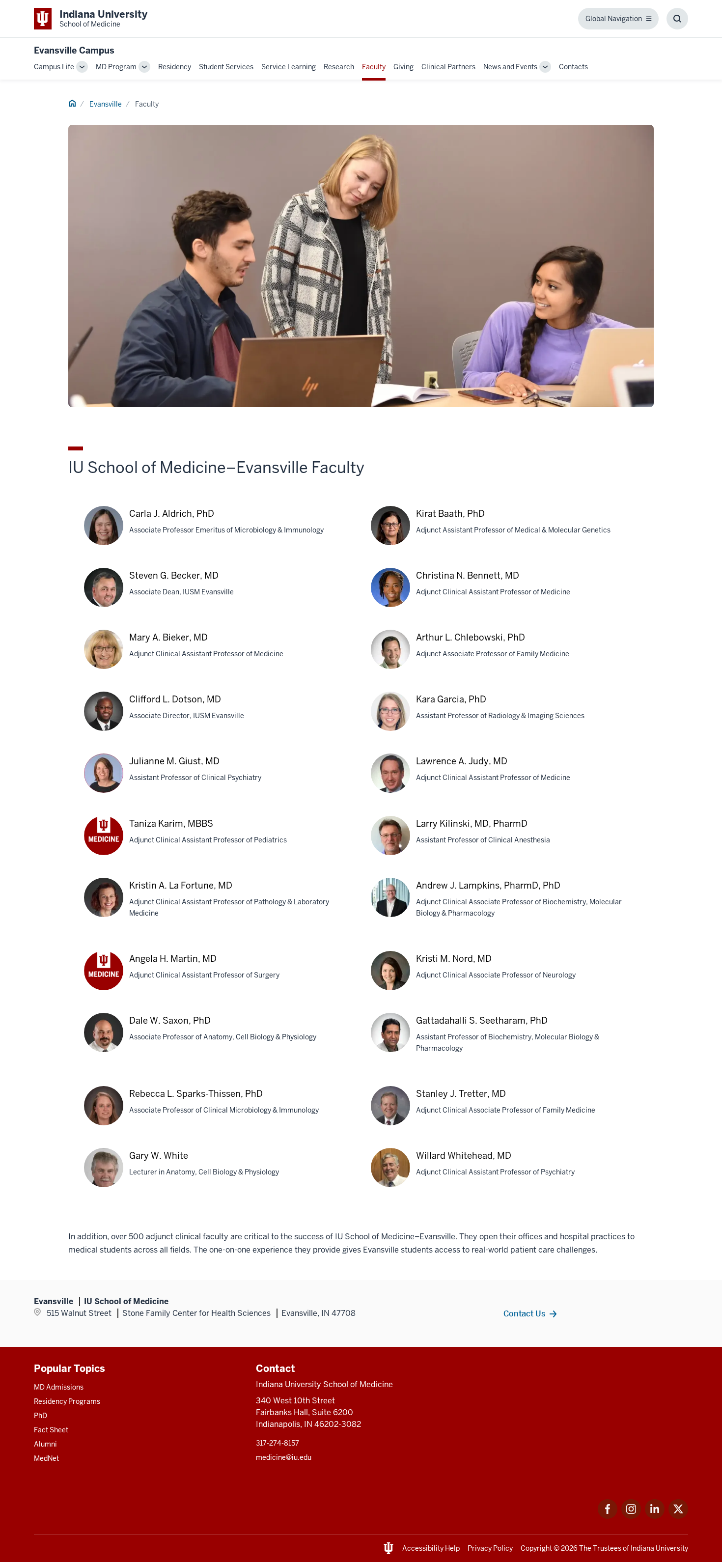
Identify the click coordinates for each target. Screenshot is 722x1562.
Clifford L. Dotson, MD (175, 699)
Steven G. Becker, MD (174, 575)
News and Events (510, 66)
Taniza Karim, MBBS (171, 823)
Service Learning (288, 66)
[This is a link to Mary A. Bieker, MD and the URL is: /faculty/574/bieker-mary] (103, 659)
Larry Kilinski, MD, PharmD (472, 823)
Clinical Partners (448, 66)
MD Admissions (58, 1387)
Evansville (105, 104)
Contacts (573, 66)
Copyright (536, 1548)
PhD (40, 1415)
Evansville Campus (74, 50)
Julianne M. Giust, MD (174, 761)
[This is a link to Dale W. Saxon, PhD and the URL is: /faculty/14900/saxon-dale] (103, 1042)
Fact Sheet (51, 1429)
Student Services (226, 66)
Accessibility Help (431, 1548)
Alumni (45, 1444)
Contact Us (524, 1313)
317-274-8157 (277, 1443)
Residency (174, 66)
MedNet (46, 1458)
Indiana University (659, 1548)
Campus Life (54, 66)
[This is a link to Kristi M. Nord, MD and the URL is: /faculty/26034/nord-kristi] (390, 980)
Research (339, 66)
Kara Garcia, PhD (451, 699)
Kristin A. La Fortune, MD (180, 885)
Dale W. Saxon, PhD (170, 1020)
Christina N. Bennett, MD (467, 575)
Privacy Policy (490, 1548)
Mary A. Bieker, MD (168, 637)
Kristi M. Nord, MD (454, 958)
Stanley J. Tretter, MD (461, 1093)
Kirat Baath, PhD (450, 513)
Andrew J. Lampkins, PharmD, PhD (488, 885)
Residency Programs (67, 1401)
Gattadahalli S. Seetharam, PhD (482, 1020)
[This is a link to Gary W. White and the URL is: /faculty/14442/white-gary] (103, 1177)
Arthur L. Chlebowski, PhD (470, 637)
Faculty (374, 66)
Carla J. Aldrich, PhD (171, 513)
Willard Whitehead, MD (463, 1155)
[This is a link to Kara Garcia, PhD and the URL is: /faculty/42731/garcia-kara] (390, 721)
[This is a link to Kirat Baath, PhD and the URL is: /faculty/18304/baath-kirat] (390, 535)
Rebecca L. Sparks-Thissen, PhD (196, 1093)
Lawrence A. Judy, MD (461, 761)
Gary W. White (158, 1155)
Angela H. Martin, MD (173, 958)
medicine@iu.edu (283, 1457)
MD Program (116, 66)
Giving (403, 66)
